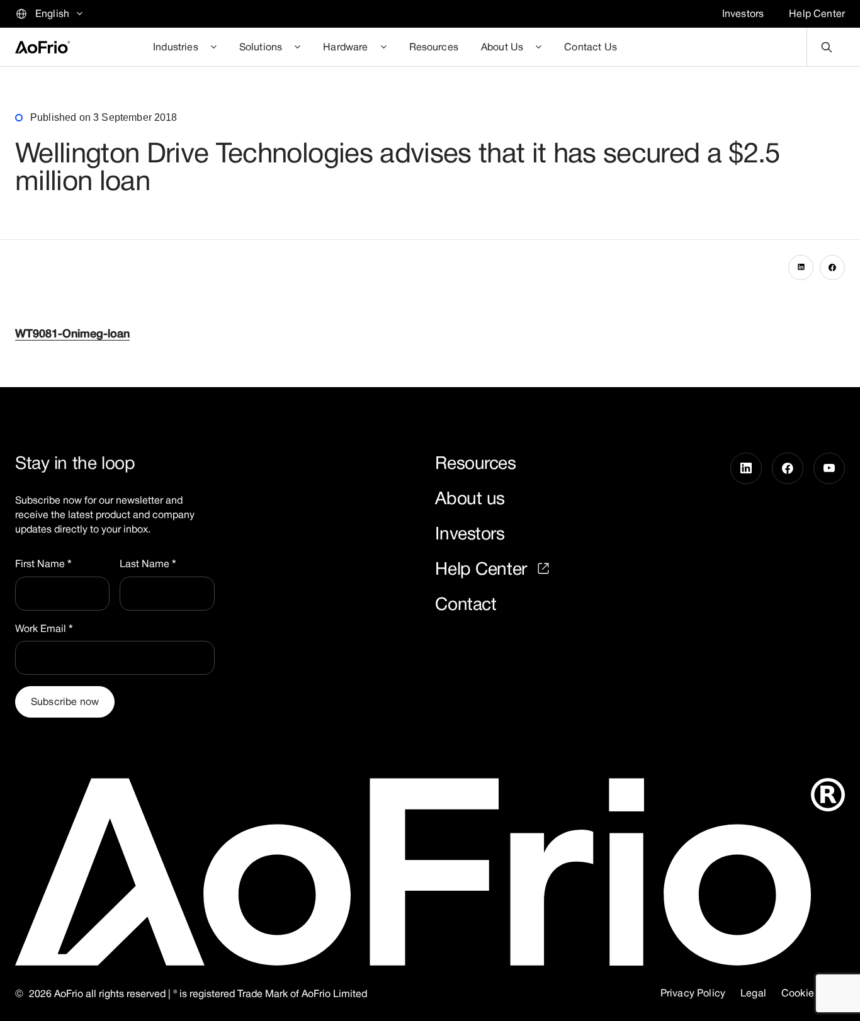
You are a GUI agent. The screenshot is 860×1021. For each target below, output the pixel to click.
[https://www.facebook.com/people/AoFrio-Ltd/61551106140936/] (787, 533)
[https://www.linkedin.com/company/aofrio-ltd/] (746, 533)
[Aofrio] (42, 47)
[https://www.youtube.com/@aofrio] (829, 533)
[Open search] (826, 47)
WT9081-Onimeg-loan (72, 333)
